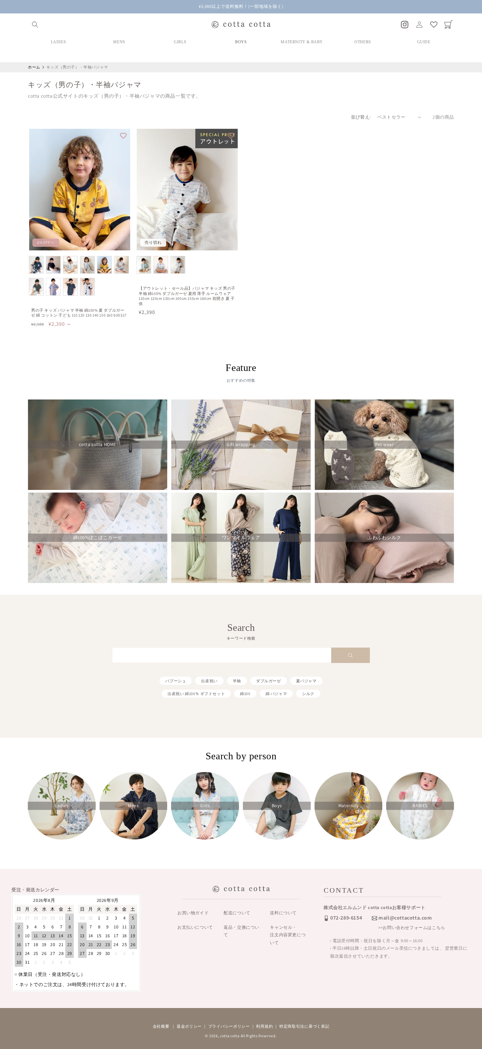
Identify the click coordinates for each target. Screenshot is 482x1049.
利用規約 (264, 1026)
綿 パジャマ (276, 693)
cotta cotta (230, 1035)
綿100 (245, 693)
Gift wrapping (241, 445)
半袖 (237, 680)
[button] (35, 24)
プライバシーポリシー (229, 1026)
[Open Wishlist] (434, 24)
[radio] (36, 265)
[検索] (350, 655)
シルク (308, 693)
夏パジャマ (306, 680)
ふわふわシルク (384, 538)
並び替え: (361, 117)
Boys (277, 805)
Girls (205, 805)
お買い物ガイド (193, 913)
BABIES (420, 805)
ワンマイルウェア (241, 538)
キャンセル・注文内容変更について (288, 934)
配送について (237, 913)
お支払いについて (195, 927)
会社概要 (161, 1026)
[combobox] (241, 655)
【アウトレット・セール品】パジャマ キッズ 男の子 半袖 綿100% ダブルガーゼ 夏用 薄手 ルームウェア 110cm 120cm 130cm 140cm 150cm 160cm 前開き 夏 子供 (187, 296)
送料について (283, 913)
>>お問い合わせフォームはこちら (411, 927)
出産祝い (209, 680)
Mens (133, 805)
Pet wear (384, 445)
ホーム (34, 67)
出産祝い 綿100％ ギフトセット (196, 693)
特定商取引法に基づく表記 (304, 1026)
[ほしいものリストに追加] (123, 135)
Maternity (348, 805)
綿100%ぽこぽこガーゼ (97, 538)
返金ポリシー (189, 1026)
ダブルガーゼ (268, 680)
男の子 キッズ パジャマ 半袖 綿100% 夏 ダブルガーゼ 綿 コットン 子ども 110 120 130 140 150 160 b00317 (79, 313)
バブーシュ (175, 680)
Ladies (62, 805)
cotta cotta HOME (97, 445)
